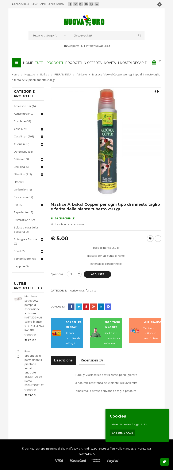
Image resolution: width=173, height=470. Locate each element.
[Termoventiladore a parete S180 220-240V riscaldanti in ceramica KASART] (18, 396)
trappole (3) (21, 266)
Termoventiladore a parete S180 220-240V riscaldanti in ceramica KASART (33, 406)
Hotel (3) (19, 182)
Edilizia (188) (21, 159)
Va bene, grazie (122, 432)
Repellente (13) (23, 212)
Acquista (97, 274)
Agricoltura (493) (24, 113)
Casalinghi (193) (24, 136)
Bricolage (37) (22, 121)
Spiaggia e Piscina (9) (25, 241)
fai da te (81, 74)
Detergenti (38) (23, 151)
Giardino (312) (23, 174)
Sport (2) (19, 251)
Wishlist (150, 238)
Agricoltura (77, 290)
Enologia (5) (21, 167)
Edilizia (44, 74)
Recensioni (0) (92, 360)
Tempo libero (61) (25, 259)
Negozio (29, 74)
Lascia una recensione (69, 224)
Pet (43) (18, 205)
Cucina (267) (21, 144)
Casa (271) (20, 129)
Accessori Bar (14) (25, 106)
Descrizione (63, 360)
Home (15, 74)
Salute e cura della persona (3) (26, 230)
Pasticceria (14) (23, 197)
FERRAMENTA (62, 74)
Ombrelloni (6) (23, 189)
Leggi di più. (139, 424)
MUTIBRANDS (152, 322)
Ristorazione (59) (24, 220)
